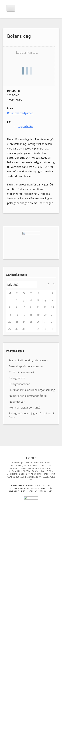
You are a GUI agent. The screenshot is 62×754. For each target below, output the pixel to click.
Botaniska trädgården (20, 113)
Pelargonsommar (19, 384)
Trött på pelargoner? (21, 372)
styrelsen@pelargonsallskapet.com (31, 465)
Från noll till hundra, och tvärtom (28, 360)
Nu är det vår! (17, 401)
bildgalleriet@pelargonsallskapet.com (31, 471)
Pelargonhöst (17, 378)
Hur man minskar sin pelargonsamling (32, 390)
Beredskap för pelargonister (26, 366)
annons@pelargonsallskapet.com (31, 463)
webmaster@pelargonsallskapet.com (31, 468)
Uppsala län (25, 126)
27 (45, 322)
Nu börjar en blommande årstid (28, 396)
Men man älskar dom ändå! (25, 407)
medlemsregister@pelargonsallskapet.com (31, 474)
